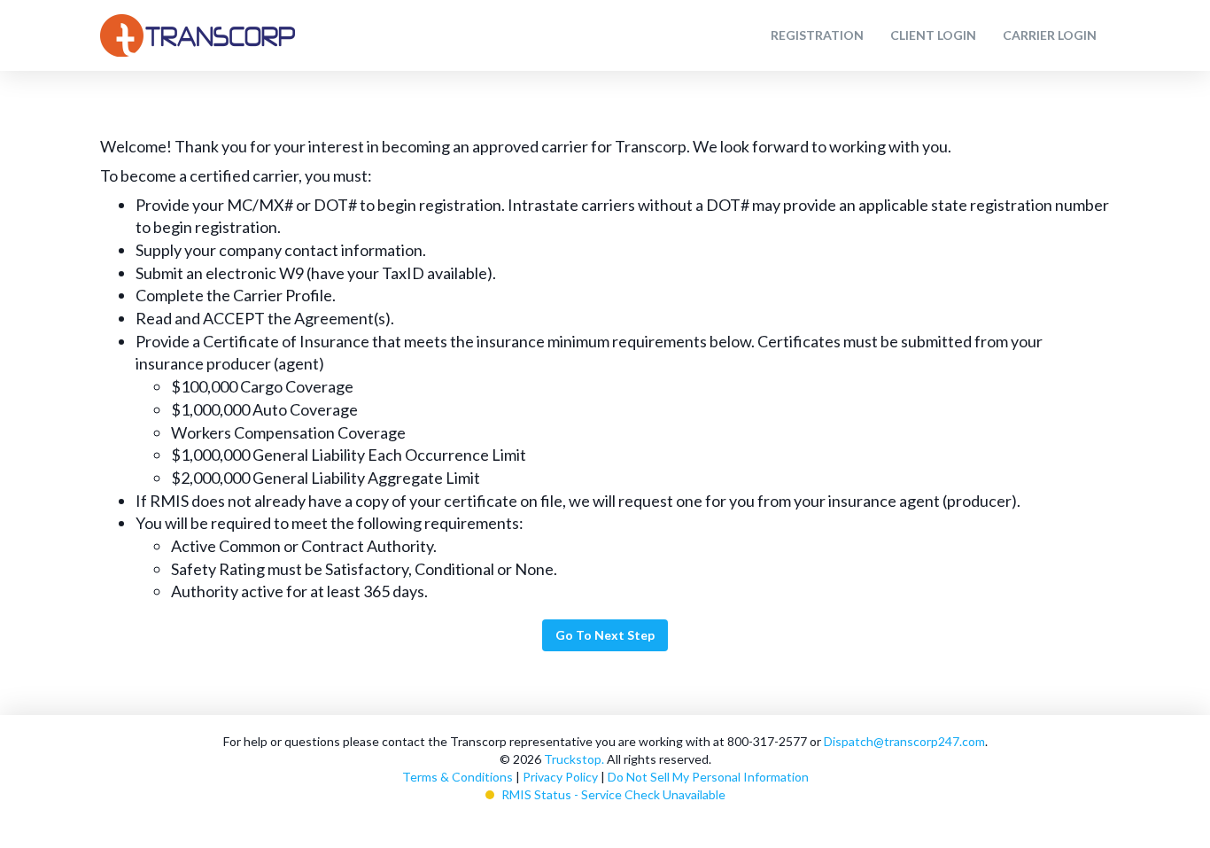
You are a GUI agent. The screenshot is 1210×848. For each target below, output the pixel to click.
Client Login (933, 35)
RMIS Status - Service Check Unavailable (613, 794)
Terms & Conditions (457, 776)
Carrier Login (1050, 35)
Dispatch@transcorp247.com (904, 741)
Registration (817, 35)
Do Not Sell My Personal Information (708, 776)
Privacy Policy (560, 776)
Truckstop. (574, 758)
